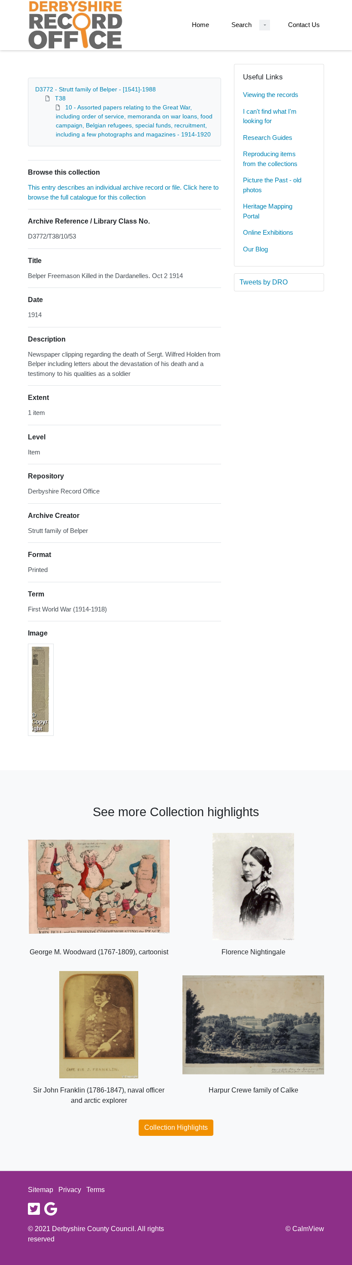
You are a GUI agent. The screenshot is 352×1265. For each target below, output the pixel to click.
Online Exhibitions (268, 232)
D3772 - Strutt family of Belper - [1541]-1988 (95, 89)
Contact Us (304, 24)
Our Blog (255, 249)
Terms (95, 1189)
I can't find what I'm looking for (270, 116)
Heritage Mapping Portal (267, 211)
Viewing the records (270, 94)
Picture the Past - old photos (272, 185)
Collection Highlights (176, 1127)
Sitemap (40, 1189)
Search (241, 24)
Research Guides (267, 137)
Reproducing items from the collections (270, 158)
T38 (60, 98)
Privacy (69, 1189)
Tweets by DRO (264, 282)
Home (200, 24)
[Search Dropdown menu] (264, 25)
